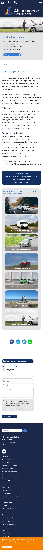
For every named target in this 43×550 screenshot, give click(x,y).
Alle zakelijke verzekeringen (12, 481)
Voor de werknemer (9, 478)
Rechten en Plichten (9, 465)
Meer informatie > (16, 543)
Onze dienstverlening (10, 496)
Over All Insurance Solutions (12, 490)
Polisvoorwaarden (8, 508)
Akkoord (7, 547)
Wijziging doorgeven (9, 524)
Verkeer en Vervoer (9, 64)
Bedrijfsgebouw (8, 459)
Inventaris (5, 462)
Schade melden (8, 521)
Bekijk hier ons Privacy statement (16, 409)
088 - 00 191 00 (21, 182)
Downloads (6, 505)
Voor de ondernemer (9, 475)
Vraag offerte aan (11, 55)
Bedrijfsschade (7, 468)
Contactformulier (8, 518)
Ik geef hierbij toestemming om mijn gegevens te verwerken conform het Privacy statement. (19, 403)
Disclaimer (5, 536)
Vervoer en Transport (9, 472)
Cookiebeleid (7, 533)
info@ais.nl (10, 370)
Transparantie (7, 493)
